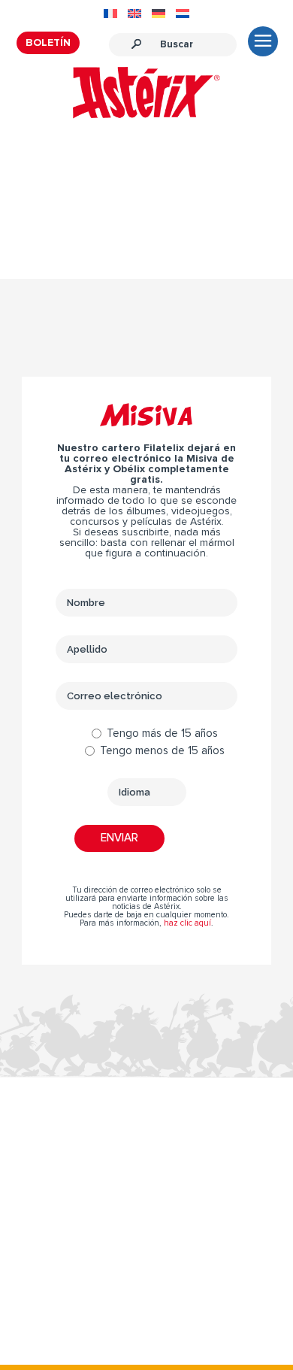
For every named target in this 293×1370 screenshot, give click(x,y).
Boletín (48, 43)
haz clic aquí (187, 923)
